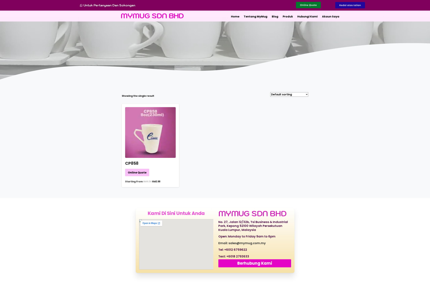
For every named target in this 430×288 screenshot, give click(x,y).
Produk (288, 16)
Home (235, 16)
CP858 (132, 163)
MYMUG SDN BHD (152, 15)
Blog (275, 16)
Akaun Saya (330, 16)
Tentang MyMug (255, 16)
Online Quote (137, 172)
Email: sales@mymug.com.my (242, 243)
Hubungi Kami (307, 16)
